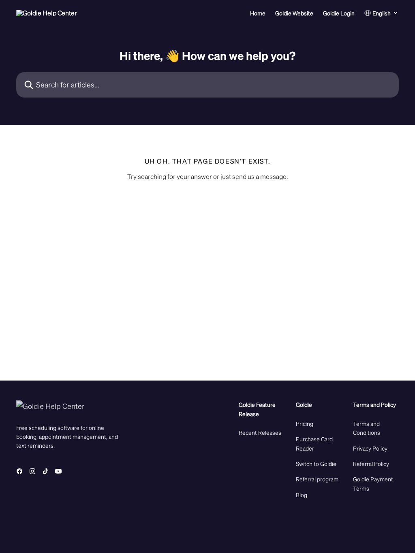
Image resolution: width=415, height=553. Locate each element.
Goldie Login (339, 13)
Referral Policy (371, 463)
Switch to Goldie (316, 463)
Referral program (317, 479)
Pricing (304, 423)
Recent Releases (260, 432)
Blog (301, 494)
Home (257, 13)
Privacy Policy (370, 448)
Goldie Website (294, 13)
